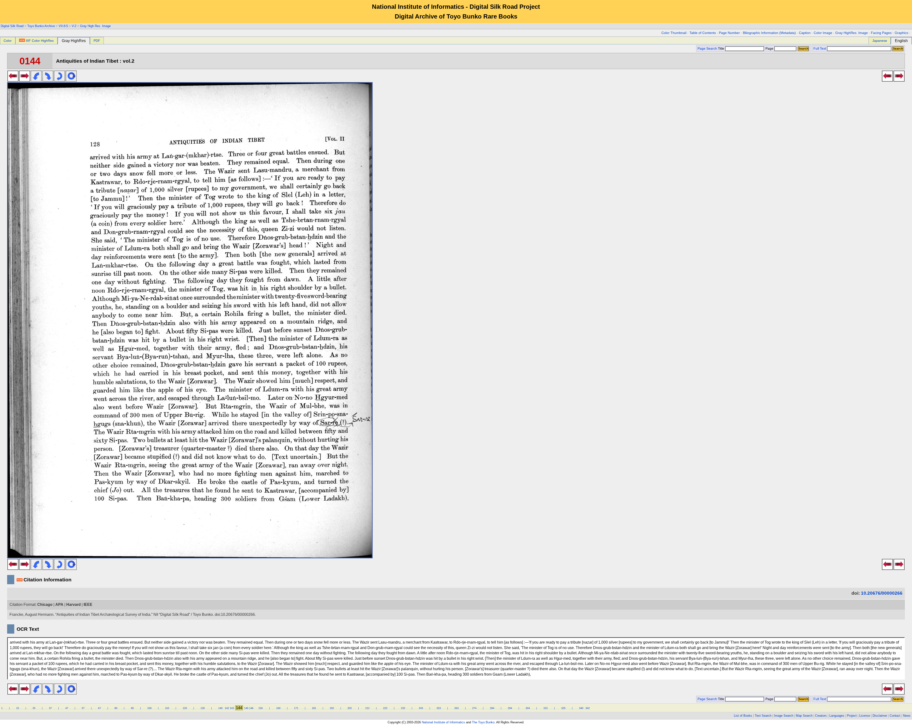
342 (587, 708)
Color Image (823, 33)
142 (227, 708)
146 (251, 708)
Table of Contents (702, 33)
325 (563, 708)
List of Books (743, 715)
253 (439, 708)
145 (246, 708)
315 (545, 708)
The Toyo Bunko (483, 722)
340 (581, 708)
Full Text (819, 48)
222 (385, 708)
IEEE (88, 605)
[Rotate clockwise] (47, 80)
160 (278, 708)
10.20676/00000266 (881, 593)
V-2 (74, 26)
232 (403, 708)
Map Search (804, 715)
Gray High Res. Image (95, 26)
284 (492, 708)
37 (50, 708)
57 (83, 708)
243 (421, 708)
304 (528, 708)
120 (185, 708)
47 (66, 708)
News (907, 715)
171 (296, 708)
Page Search (707, 48)
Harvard (73, 605)
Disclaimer (880, 715)
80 (115, 708)
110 (167, 708)
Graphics (901, 33)
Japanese (879, 40)
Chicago (44, 605)
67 (99, 708)
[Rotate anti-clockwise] (36, 80)
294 (510, 708)
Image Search (783, 715)
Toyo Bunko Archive (41, 26)
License (864, 715)
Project (852, 715)
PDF (97, 40)
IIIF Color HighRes (40, 40)
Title (721, 48)
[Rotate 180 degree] (59, 80)
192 (332, 708)
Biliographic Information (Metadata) (769, 33)
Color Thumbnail (673, 33)
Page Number (729, 33)
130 (202, 708)
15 (17, 708)
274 (474, 708)
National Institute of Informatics (443, 722)
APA (59, 605)
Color (8, 40)
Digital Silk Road (12, 26)
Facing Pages (881, 33)
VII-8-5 (63, 26)
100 (149, 708)
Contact (895, 715)
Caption (805, 33)
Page (769, 48)
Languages (836, 715)
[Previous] (13, 80)
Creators (821, 715)
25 (34, 708)
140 (220, 708)
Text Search (763, 715)
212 (367, 708)
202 (349, 708)
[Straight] (71, 80)
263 (456, 708)
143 (232, 708)
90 (132, 708)
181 (314, 708)
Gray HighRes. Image (851, 33)
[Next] (24, 80)
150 (260, 708)
